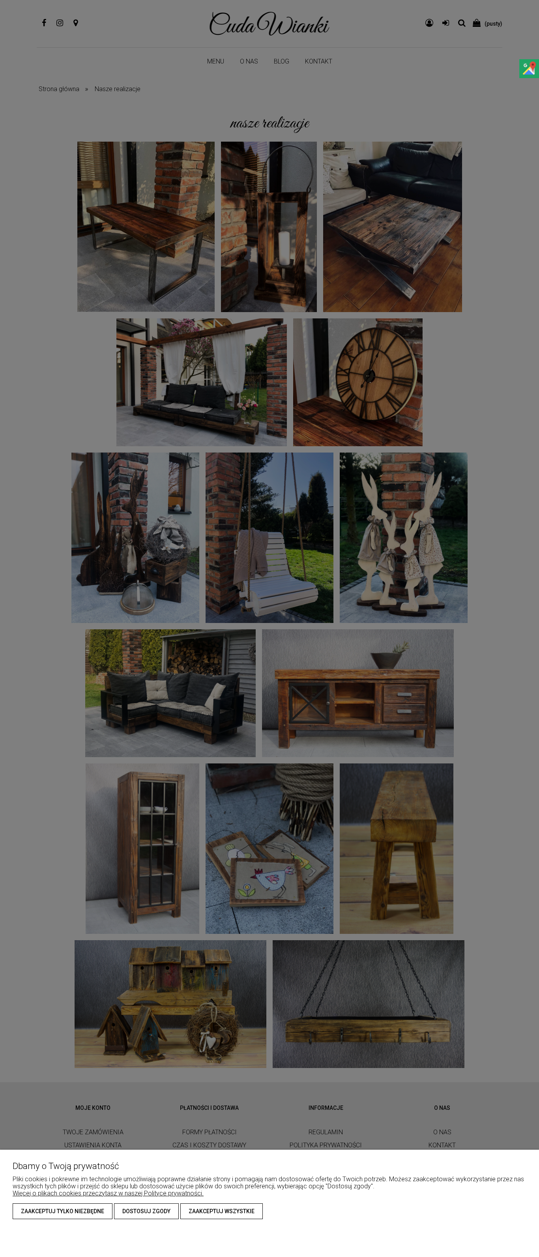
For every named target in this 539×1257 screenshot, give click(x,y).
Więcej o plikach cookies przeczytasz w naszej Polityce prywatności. (108, 1193)
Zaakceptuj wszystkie (222, 1211)
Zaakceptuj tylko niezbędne (62, 1211)
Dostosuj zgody (146, 1211)
